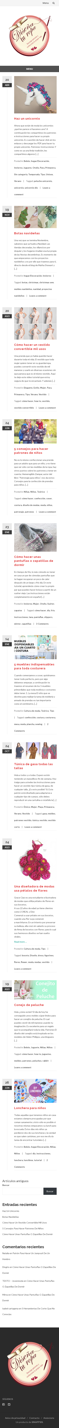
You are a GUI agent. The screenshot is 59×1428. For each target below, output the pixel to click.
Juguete (27, 167)
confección (39, 498)
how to (37, 401)
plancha (30, 724)
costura (18, 505)
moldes (51, 813)
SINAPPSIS (37, 1422)
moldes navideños (23, 289)
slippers (48, 617)
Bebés (27, 161)
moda (43, 505)
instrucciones (21, 617)
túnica (35, 820)
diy (48, 610)
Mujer (43, 387)
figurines (49, 955)
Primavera (50, 167)
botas (25, 282)
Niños (33, 492)
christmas (33, 282)
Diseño (33, 955)
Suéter (50, 603)
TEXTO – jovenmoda (12, 1280)
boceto (25, 955)
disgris (5, 1267)
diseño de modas (31, 505)
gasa (44, 813)
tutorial (38, 1160)
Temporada (33, 174)
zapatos (18, 610)
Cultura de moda (32, 711)
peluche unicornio (43, 181)
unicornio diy (31, 187)
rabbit (45, 1060)
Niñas (26, 492)
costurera (50, 717)
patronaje (19, 512)
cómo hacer (27, 401)
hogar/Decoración (40, 161)
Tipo (42, 174)
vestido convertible (24, 407)
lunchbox (28, 1160)
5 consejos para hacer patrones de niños (23, 1228)
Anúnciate (48, 1418)
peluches (37, 1060)
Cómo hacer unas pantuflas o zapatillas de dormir (33, 560)
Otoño (36, 167)
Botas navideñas (27, 233)
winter (17, 624)
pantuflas (38, 617)
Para (42, 167)
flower (24, 962)
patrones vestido (22, 820)
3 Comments (42, 624)
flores (17, 962)
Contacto (34, 1418)
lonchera (18, 1160)
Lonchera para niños (30, 1108)
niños (49, 505)
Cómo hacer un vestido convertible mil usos (24, 1222)
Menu (46, 2)
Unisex (49, 174)
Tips (52, 711)
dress (41, 955)
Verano (17, 181)
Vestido (42, 394)
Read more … (20, 941)
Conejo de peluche (29, 1005)
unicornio (19, 187)
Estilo (36, 387)
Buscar (5, 1185)
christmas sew (46, 282)
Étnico (27, 807)
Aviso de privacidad (15, 1418)
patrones (29, 512)
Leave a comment (37, 295)
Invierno (18, 167)
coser (49, 498)
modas (37, 962)
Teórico (41, 492)
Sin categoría (20, 174)
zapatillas (26, 624)
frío (53, 610)
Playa (40, 807)
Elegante (28, 387)
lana (31, 617)
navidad (37, 289)
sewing (38, 724)
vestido (46, 401)
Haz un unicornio (27, 118)
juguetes (46, 1054)
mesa (16, 724)
